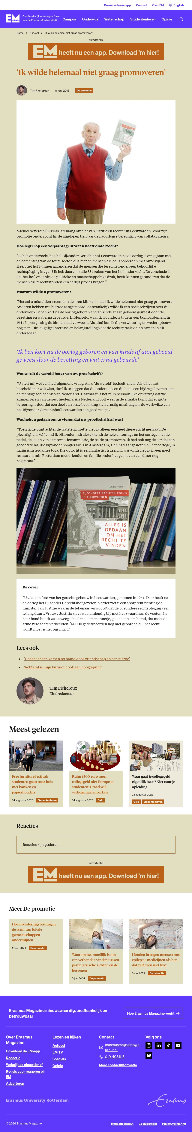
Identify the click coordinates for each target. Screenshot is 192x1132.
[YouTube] (178, 1045)
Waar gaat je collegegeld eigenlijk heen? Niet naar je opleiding (153, 781)
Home (20, 33)
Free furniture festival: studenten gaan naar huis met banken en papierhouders (32, 784)
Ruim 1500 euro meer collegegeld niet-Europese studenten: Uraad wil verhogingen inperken (92, 784)
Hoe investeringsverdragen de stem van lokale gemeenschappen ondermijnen (34, 932)
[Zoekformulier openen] (181, 19)
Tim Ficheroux (39, 90)
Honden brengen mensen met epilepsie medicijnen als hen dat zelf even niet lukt (156, 960)
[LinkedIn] (158, 1045)
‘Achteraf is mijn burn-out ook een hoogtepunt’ (63, 667)
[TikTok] (168, 1045)
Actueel (34, 33)
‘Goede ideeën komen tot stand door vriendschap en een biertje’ (77, 659)
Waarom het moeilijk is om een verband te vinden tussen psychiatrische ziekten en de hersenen (95, 963)
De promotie (84, 90)
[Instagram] (149, 1045)
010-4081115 (114, 1056)
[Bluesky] (149, 1055)
